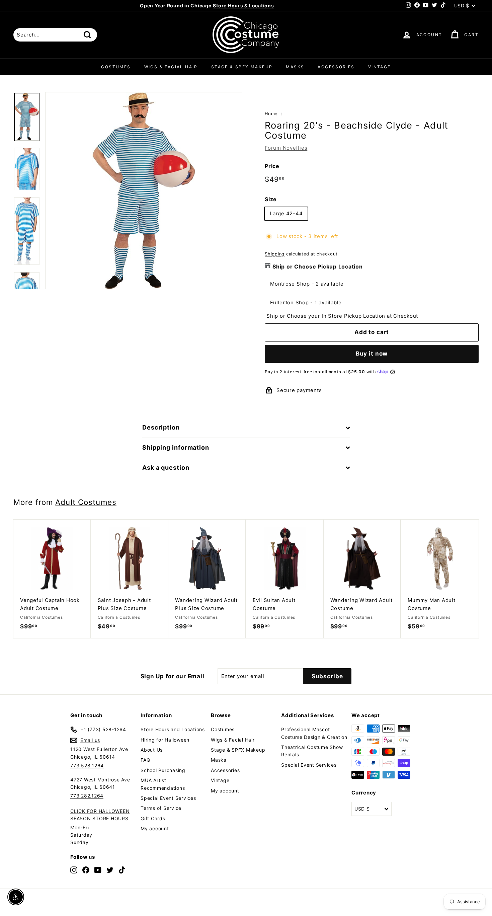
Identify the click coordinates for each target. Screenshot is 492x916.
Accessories (336, 66)
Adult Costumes (85, 502)
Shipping (274, 253)
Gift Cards (153, 818)
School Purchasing (163, 770)
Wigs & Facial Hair (171, 66)
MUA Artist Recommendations (163, 783)
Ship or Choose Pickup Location (317, 266)
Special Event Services (168, 798)
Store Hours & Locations (243, 5)
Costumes (116, 66)
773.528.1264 (87, 765)
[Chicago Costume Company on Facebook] (85, 870)
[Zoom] (144, 190)
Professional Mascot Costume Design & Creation (314, 733)
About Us (152, 750)
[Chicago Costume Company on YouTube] (97, 870)
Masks (295, 66)
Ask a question (165, 467)
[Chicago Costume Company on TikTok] (122, 870)
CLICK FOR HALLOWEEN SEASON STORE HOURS (100, 814)
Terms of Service (161, 808)
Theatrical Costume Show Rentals (312, 750)
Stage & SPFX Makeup (242, 66)
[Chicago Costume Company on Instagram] (73, 870)
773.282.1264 (86, 795)
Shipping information (175, 447)
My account (155, 828)
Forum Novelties (286, 148)
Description (161, 427)
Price (272, 166)
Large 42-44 (286, 213)
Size (271, 199)
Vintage (379, 66)
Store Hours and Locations (173, 729)
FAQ (145, 760)
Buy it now (372, 353)
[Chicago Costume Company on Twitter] (109, 870)
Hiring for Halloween (165, 740)
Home (271, 113)
